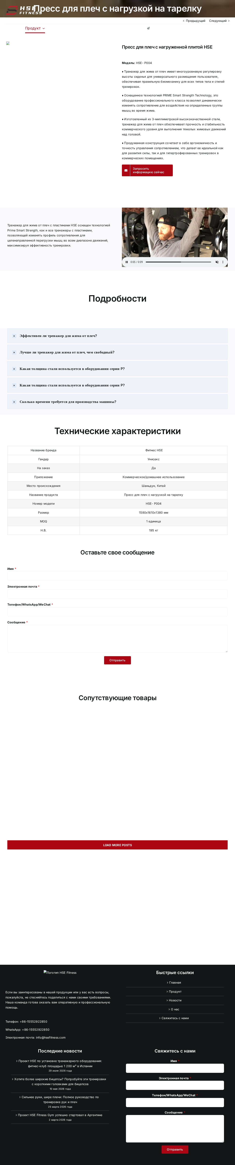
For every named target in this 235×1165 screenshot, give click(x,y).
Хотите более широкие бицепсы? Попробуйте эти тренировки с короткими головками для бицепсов (60, 1081)
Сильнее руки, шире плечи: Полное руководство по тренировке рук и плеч (60, 1099)
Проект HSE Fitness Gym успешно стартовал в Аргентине (60, 1115)
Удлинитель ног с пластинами (61, 755)
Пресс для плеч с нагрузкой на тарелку (61, 780)
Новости (175, 1000)
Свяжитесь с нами (175, 1018)
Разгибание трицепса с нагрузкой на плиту (61, 730)
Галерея (42, 721)
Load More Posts (117, 845)
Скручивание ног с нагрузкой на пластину (174, 755)
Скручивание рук (174, 730)
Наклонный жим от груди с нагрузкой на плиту (174, 830)
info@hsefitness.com (51, 1037)
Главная (175, 982)
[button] (35, 43)
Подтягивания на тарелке (173, 780)
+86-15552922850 (33, 1021)
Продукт (175, 991)
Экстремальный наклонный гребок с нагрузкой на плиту (61, 807)
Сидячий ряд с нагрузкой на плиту (173, 805)
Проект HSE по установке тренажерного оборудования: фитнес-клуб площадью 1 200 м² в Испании (60, 1063)
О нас (175, 1009)
